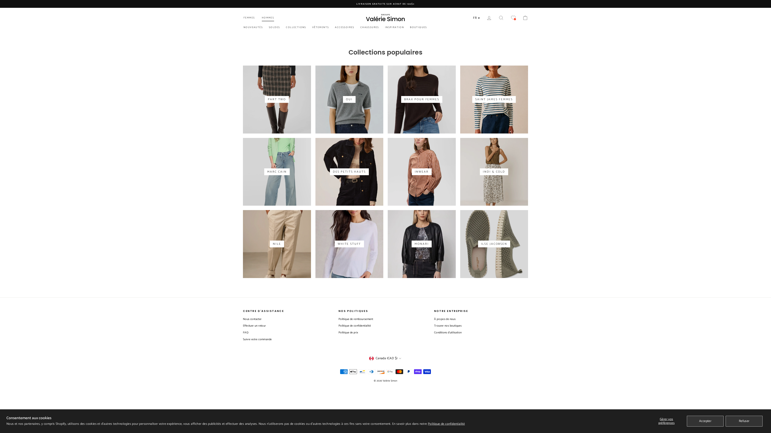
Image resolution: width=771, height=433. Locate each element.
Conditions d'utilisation (448, 332)
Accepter (705, 421)
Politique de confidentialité (446, 424)
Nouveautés (253, 27)
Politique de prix (348, 332)
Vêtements (320, 27)
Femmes (249, 18)
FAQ (245, 332)
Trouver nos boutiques (448, 326)
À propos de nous (445, 319)
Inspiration (394, 27)
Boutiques (418, 27)
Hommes (268, 18)
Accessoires (344, 27)
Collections (296, 27)
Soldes (274, 27)
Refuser (744, 421)
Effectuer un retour (254, 326)
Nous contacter (252, 319)
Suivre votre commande (257, 339)
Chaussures (369, 27)
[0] (513, 18)
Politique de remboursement (356, 319)
